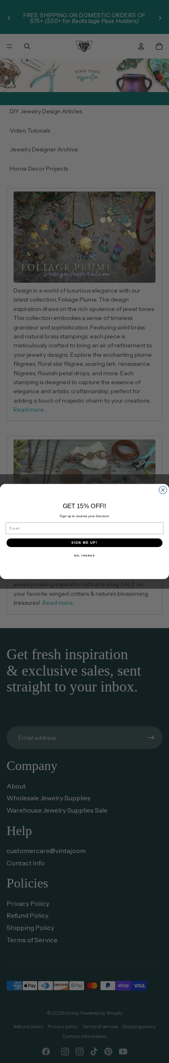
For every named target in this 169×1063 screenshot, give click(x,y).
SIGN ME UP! (84, 543)
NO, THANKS (84, 555)
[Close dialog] (163, 490)
